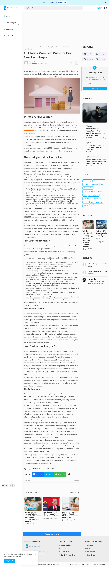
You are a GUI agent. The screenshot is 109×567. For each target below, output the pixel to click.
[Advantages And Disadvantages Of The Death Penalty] (94, 113)
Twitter (50, 474)
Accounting (87, 181)
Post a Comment (52, 534)
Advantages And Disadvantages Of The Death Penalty (95, 133)
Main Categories (11, 23)
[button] (105, 8)
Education (91, 552)
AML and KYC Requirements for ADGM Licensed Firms (101, 235)
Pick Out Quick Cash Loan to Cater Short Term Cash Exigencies (96, 147)
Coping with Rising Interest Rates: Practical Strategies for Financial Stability (96, 161)
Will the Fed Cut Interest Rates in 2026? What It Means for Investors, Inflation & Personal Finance (32, 516)
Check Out (17, 556)
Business (95, 184)
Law (85, 195)
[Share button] (69, 474)
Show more (74, 492)
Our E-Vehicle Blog (68, 555)
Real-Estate (87, 198)
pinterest (90, 59)
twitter (103, 59)
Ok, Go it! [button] (9, 561)
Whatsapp (61, 474)
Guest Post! (62, 2)
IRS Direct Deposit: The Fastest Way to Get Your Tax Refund (51, 514)
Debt (102, 184)
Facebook (39, 474)
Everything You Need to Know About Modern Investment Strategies (70, 515)
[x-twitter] (6, 485)
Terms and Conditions (89, 564)
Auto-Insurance (99, 181)
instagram (103, 54)
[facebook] (3, 485)
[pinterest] (10, 485)
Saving (86, 202)
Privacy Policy (75, 564)
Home (8, 16)
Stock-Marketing (96, 202)
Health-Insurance (89, 191)
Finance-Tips (37, 469)
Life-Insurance (93, 195)
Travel (86, 206)
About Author (66, 545)
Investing (101, 191)
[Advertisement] (65, 28)
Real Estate (91, 555)
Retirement (97, 198)
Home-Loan (34, 47)
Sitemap (102, 564)
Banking (86, 184)
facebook (90, 54)
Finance (90, 545)
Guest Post (9, 29)
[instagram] (13, 485)
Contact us (9, 35)
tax (91, 206)
